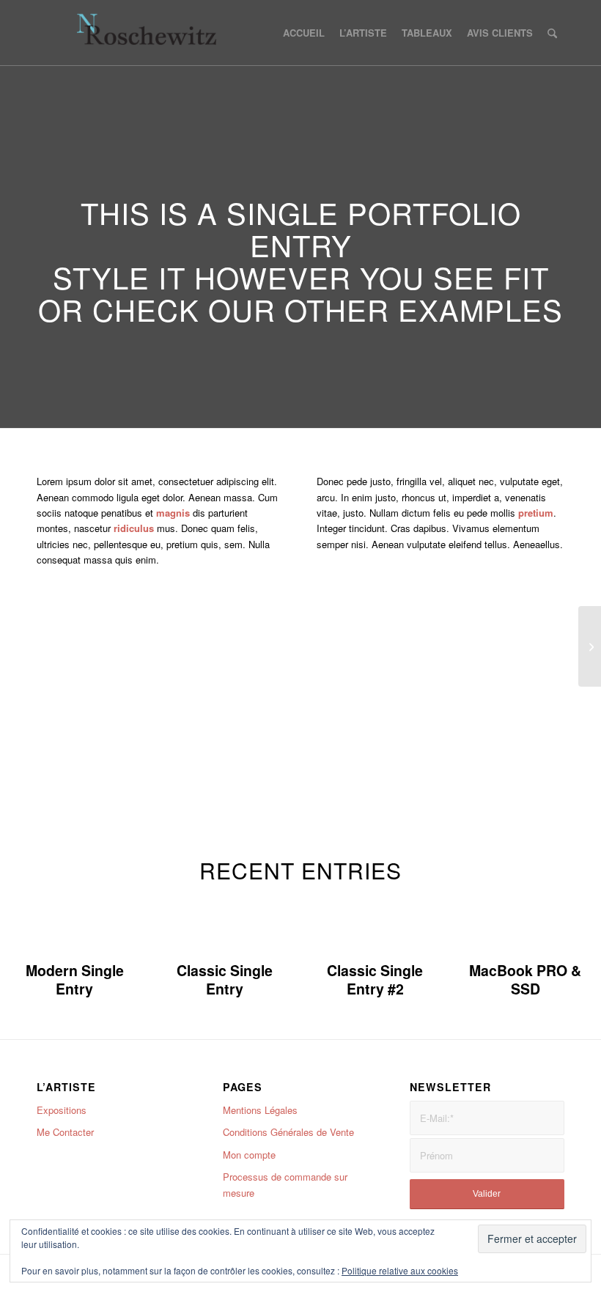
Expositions (61, 1110)
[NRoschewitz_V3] (155, 33)
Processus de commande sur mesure (285, 1184)
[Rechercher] (552, 33)
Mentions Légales (260, 1110)
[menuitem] (304, 33)
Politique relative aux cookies (400, 1270)
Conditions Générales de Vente (288, 1132)
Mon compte (249, 1155)
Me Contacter (65, 1132)
